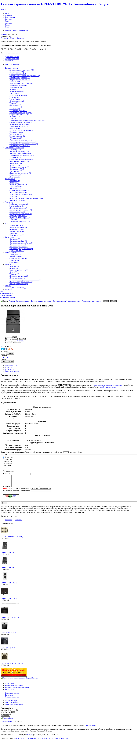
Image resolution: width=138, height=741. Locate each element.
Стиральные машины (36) (18, 115)
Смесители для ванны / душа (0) (21, 243)
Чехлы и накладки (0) (17, 212)
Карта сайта (9, 689)
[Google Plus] (12, 349)
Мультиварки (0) (15, 87)
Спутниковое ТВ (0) (16, 169)
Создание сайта (6, 722)
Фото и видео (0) (15, 171)
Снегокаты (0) (14, 262)
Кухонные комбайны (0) (18, 95)
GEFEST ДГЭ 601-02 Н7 (10, 617)
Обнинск (8, 15)
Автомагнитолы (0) (16, 225)
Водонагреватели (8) (17, 136)
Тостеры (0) (13, 103)
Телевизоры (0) (15, 150)
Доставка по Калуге (8, 38)
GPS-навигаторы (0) (16, 229)
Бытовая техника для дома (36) (20, 113)
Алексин (8, 23)
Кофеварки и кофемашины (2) (20, 107)
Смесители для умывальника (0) (21, 249)
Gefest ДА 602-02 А (8, 648)
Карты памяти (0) (15, 186)
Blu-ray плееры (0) (16, 165)
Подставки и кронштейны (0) (20, 153)
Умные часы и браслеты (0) (19, 221)
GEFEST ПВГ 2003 (8, 552)
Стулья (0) (13, 272)
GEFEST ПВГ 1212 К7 (9, 598)
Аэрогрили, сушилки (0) (18, 111)
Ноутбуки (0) (14, 183)
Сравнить (4, 357)
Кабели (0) (13, 220)
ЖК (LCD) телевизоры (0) (19, 151)
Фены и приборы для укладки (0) (21, 122)
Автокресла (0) (14, 254)
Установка (9, 61)
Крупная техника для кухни (41, 301)
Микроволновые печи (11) (19, 85)
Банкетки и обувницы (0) (18, 270)
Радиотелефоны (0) (16, 206)
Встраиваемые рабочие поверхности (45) (24, 76)
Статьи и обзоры (11, 700)
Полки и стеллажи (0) (17, 278)
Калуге (29, 734)
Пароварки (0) (14, 89)
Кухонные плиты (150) (17, 74)
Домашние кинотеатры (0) (19, 167)
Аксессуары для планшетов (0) (20, 194)
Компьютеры (10, 179)
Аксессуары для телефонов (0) (20, 210)
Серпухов (8, 19)
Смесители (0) (14, 239)
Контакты (20, 38)
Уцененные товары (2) (17, 288)
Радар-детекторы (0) (16, 231)
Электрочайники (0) (16, 91)
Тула (7, 21)
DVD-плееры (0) (15, 163)
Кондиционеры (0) (16, 132)
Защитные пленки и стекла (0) (20, 214)
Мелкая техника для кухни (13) (20, 83)
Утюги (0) (13, 118)
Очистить (18, 520)
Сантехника (9, 237)
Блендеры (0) (14, 93)
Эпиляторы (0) (14, 128)
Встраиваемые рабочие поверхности (66, 301)
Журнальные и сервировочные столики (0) (25, 280)
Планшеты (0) (14, 181)
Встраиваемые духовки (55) (19, 78)
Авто (7, 223)
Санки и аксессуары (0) (18, 258)
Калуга (3, 9)
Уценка (8, 286)
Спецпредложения (12, 64)
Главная (12, 301)
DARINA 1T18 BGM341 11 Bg (12, 537)
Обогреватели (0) (15, 138)
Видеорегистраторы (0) (18, 227)
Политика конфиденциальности (17, 687)
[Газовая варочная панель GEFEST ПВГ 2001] (13, 333)
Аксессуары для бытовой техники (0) (23, 142)
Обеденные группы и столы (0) (21, 282)
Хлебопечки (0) (15, 105)
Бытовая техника (11, 68)
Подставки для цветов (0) (18, 276)
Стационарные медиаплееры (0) (21, 159)
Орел (7, 27)
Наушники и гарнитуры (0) (19, 218)
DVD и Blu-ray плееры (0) (19, 161)
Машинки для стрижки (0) (19, 126)
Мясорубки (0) (14, 99)
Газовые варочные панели (91, 301)
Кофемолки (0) (14, 109)
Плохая (8, 466)
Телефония (9, 202)
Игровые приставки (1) (18, 185)
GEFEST (20, 341)
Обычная (8, 461)
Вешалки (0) (14, 266)
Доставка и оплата (12, 57)
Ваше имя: (6, 474)
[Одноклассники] (9, 349)
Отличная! (9, 457)
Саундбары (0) (14, 177)
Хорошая (8, 459)
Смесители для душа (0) (18, 245)
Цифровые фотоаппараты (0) (20, 173)
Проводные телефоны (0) (18, 208)
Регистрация (23, 30)
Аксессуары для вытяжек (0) (19, 146)
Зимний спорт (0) (15, 256)
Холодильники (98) (16, 72)
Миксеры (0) (14, 97)
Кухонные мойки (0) (16, 251)
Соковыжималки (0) (16, 101)
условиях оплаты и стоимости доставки (107, 385)
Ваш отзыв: (7, 486)
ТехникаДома (90, 725)
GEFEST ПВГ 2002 (8, 567)
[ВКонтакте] (5, 349)
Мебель (8, 264)
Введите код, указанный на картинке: (16, 490)
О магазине (9, 683)
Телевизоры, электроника (14, 148)
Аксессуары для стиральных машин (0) (23, 144)
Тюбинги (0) (14, 260)
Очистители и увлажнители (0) (20, 140)
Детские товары (11, 253)
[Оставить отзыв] (6, 346)
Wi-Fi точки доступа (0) (18, 192)
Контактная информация (14, 685)
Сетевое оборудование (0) (18, 190)
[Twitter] (2, 349)
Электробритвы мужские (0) (19, 124)
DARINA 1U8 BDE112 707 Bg (12, 663)
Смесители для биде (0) (18, 241)
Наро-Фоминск (10, 17)
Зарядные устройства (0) (18, 216)
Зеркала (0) (13, 268)
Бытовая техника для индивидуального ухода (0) (27, 120)
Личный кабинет (11, 30)
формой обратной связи (107, 387)
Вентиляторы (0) (15, 134)
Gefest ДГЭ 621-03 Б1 (9, 632)
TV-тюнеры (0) (14, 157)
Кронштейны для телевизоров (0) (21, 155)
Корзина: (4, 34)
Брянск (7, 25)
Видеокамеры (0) (15, 175)
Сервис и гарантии (12, 59)
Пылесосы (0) (14, 116)
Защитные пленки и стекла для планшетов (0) (26, 198)
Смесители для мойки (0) (18, 247)
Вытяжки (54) (14, 82)
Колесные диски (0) (16, 235)
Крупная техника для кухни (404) (21, 70)
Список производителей (14, 704)
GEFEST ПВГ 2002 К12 (9, 583)
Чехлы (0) (13, 196)
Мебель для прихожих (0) (18, 284)
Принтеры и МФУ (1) (17, 200)
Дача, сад (8, 289)
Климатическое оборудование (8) (21, 130)
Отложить (4, 355)
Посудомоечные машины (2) (19, 80)
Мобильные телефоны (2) (18, 204)
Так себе (8, 463)
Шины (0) (13, 233)
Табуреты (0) (14, 274)
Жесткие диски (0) (16, 188)
